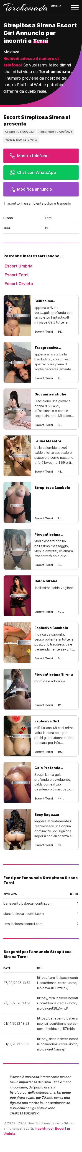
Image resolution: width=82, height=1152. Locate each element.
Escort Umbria (18, 266)
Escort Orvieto (19, 283)
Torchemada (26, 7)
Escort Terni (16, 274)
